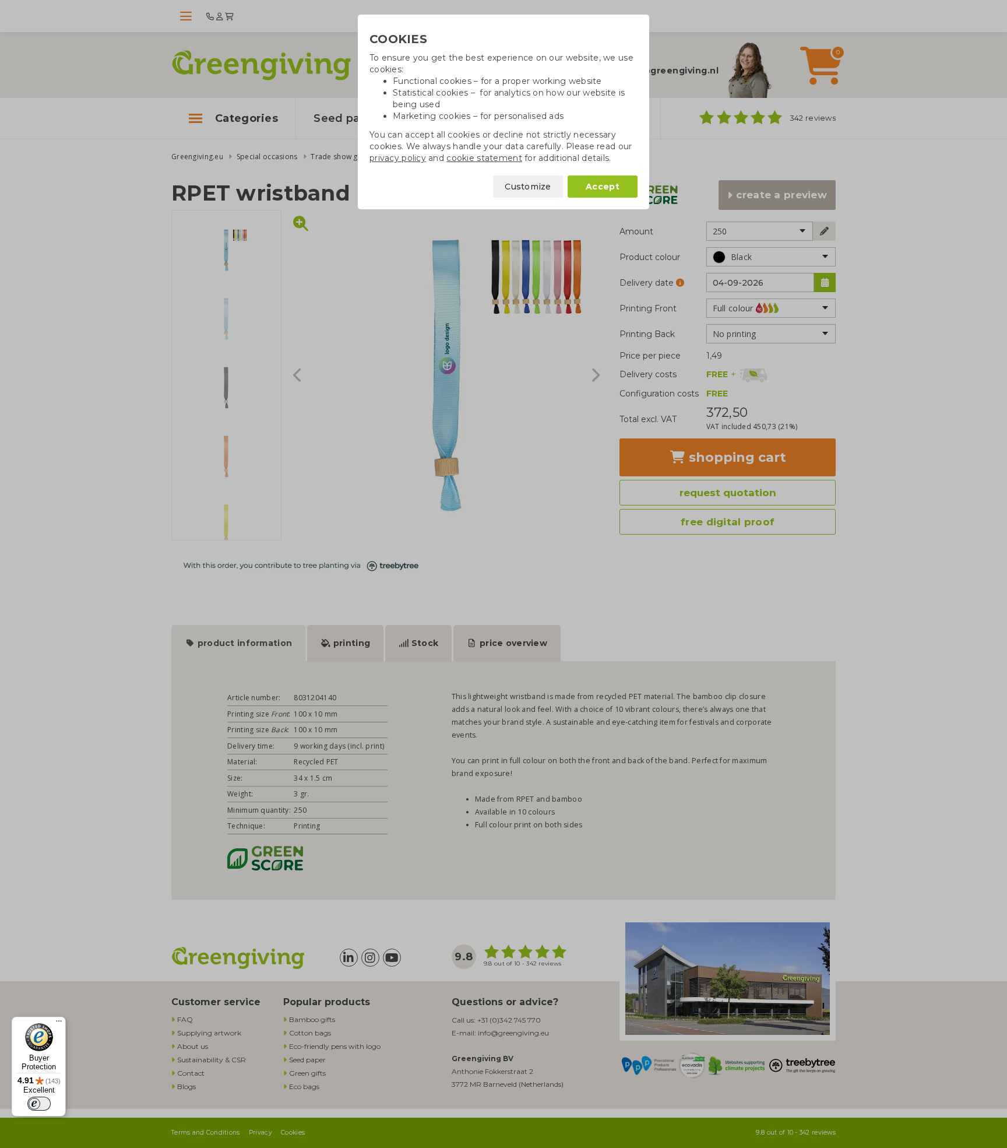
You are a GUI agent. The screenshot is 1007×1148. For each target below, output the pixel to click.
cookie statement (484, 158)
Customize (528, 186)
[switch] (39, 1104)
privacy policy (397, 158)
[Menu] (59, 1024)
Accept (602, 186)
